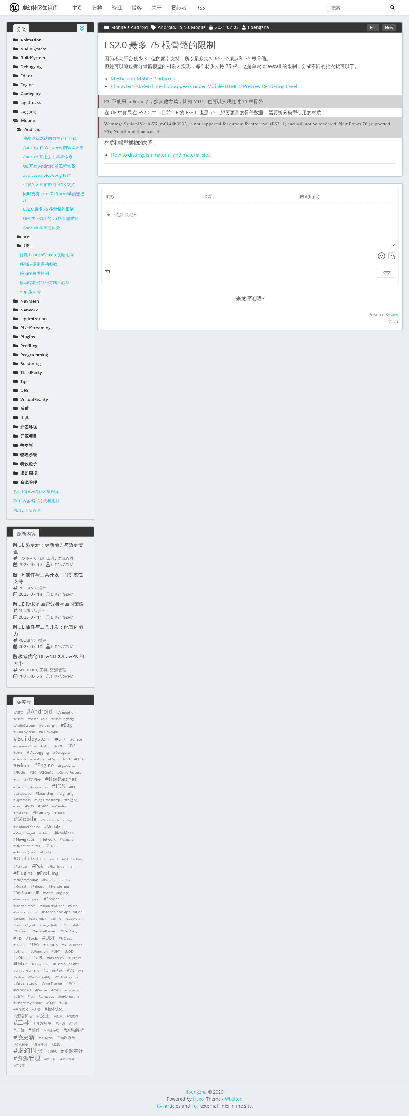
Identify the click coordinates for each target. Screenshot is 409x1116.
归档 (97, 7)
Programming (33, 354)
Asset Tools (38, 718)
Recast (21, 886)
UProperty (56, 957)
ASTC (19, 712)
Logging (27, 111)
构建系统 (52, 1030)
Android (31, 129)
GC (34, 772)
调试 (53, 1051)
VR (71, 970)
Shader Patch (25, 905)
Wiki (72, 983)
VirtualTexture (68, 977)
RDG (66, 880)
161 (195, 1106)
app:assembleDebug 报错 (47, 175)
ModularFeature (27, 826)
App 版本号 (30, 292)
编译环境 (40, 1044)
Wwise (42, 990)
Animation (30, 40)
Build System (25, 732)
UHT (57, 951)
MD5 (30, 806)
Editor (25, 76)
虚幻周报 (27, 473)
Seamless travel (27, 899)
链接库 (20, 1065)
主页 (77, 7)
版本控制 (47, 1038)
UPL (26, 246)
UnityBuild (41, 964)
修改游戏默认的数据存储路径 (50, 138)
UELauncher (73, 944)
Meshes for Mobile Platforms (143, 78)
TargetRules (50, 925)
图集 (59, 1016)
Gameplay (29, 93)
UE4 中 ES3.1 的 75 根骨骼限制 (51, 218)
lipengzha (62, 564)
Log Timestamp (48, 800)
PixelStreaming (34, 328)
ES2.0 (54, 759)
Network (28, 310)
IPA (73, 787)
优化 (51, 1002)
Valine (395, 315)
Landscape (23, 793)
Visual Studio (26, 983)
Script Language (57, 892)
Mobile (26, 120)
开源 (61, 1023)
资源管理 (27, 482)
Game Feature (70, 772)
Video (19, 977)
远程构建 (68, 1059)
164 (160, 1106)
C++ (62, 739)
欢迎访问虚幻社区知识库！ (38, 491)
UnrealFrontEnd (27, 970)
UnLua (21, 964)
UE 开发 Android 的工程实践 (49, 166)
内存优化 (21, 1009)
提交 (386, 272)
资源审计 (73, 1051)
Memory (42, 812)
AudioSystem (32, 49)
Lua (18, 806)
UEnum (20, 951)
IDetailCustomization (31, 787)
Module (53, 826)
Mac (44, 806)
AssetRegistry (63, 718)
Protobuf (50, 880)
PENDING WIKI (27, 510)
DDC (60, 746)
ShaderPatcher (53, 905)
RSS (200, 7)
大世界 (73, 1016)
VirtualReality (33, 399)
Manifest (61, 806)
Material (21, 812)
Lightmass (29, 102)
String (56, 918)
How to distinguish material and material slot (160, 155)
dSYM (19, 996)
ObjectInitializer (27, 845)
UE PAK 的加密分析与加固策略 (51, 604)
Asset (19, 718)
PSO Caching (73, 859)
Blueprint (49, 725)
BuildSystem (31, 58)
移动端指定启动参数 (38, 264)
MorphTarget (25, 833)
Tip (22, 381)
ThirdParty (30, 372)
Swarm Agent (25, 925)
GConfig (47, 772)
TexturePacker (44, 931)
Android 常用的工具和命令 (48, 157)
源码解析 (75, 1030)
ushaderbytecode (28, 1002)
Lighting (66, 793)
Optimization (32, 319)
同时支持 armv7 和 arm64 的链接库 (53, 197)
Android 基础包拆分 (41, 227)
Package (21, 866)
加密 (37, 1009)
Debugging (30, 67)
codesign (73, 990)
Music (45, 833)
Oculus (52, 845)
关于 (156, 7)
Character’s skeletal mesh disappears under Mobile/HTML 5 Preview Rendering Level (204, 86)
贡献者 (179, 7)
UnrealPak (54, 970)
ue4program (69, 996)
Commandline (25, 746)
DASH (46, 746)
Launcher (45, 793)
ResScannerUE (27, 892)
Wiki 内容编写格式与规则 (36, 501)
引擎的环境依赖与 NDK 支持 (49, 184)
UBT (50, 937)
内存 (64, 1002)
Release (38, 886)
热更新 (25, 445)
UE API (20, 944)
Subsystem (75, 918)
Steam (20, 918)
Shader (52, 898)
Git (17, 779)
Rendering (29, 363)
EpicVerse (67, 766)
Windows (23, 989)
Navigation (25, 839)
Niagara (68, 839)
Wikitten (234, 1099)
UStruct (75, 957)
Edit (373, 27)
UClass (66, 938)
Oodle (46, 852)
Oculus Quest (25, 852)
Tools (33, 938)
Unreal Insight (67, 964)
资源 (117, 7)
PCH (54, 859)
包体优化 (55, 1009)
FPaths (20, 772)
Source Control (26, 912)
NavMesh (28, 301)
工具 (23, 417)
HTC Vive (33, 779)
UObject (22, 957)
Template (73, 925)
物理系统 (27, 454)
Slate (74, 905)
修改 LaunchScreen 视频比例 (46, 255)
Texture (21, 931)
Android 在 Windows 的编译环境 (53, 147)
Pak (39, 866)
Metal (60, 812)
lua (32, 996)
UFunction (40, 951)
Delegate (62, 752)
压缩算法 (24, 1016)
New (389, 27)
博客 (137, 7)
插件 (42, 588)
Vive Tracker (52, 983)
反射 (23, 408)
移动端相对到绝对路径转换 (45, 282)
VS (81, 970)
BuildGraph (49, 732)
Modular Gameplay (57, 820)
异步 (74, 1023)
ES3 (67, 759)
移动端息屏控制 (34, 273)
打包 (20, 1030)
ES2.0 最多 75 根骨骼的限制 (48, 209)
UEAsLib (51, 944)
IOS (25, 237)
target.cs (47, 996)
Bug (68, 725)
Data (19, 752)
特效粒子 (27, 464)
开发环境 (27, 427)
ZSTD (57, 990)
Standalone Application (63, 912)
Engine (26, 84)
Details (20, 759)
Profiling (27, 345)
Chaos (77, 739)
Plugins (26, 337)
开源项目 (27, 436)
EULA (80, 759)
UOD (69, 951)
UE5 (23, 390)
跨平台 (51, 1059)
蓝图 (56, 1044)
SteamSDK (38, 918)
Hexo (198, 1099)
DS (73, 746)
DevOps (38, 759)
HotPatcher (31, 558)
